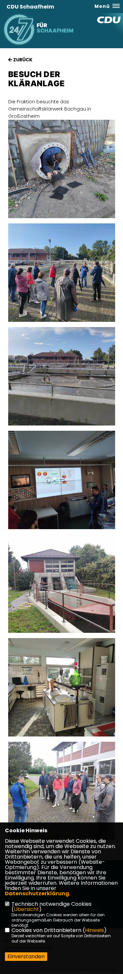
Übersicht (26, 909)
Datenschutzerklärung (37, 893)
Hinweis (94, 930)
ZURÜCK (22, 59)
